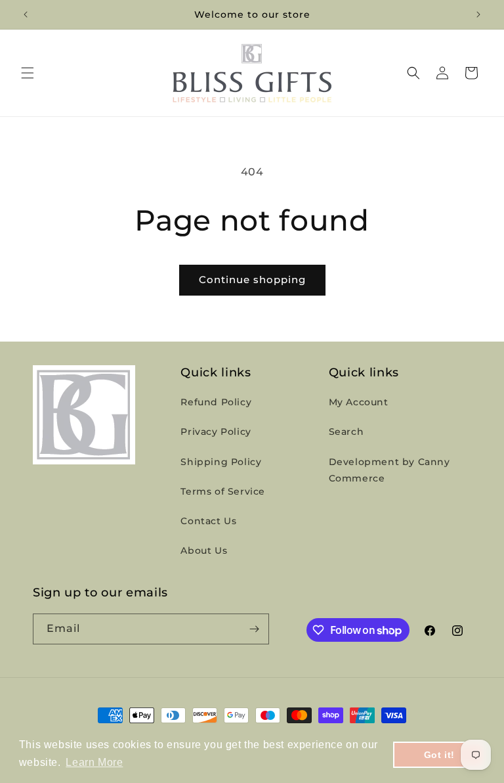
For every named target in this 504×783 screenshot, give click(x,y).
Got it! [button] (439, 754)
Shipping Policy (220, 462)
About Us (203, 550)
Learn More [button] (94, 762)
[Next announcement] (478, 14)
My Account (358, 402)
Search (346, 431)
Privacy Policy (215, 431)
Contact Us (208, 521)
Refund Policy (215, 402)
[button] (27, 72)
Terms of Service (222, 491)
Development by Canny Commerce (389, 470)
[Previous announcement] (25, 14)
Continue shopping (252, 279)
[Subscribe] (254, 629)
